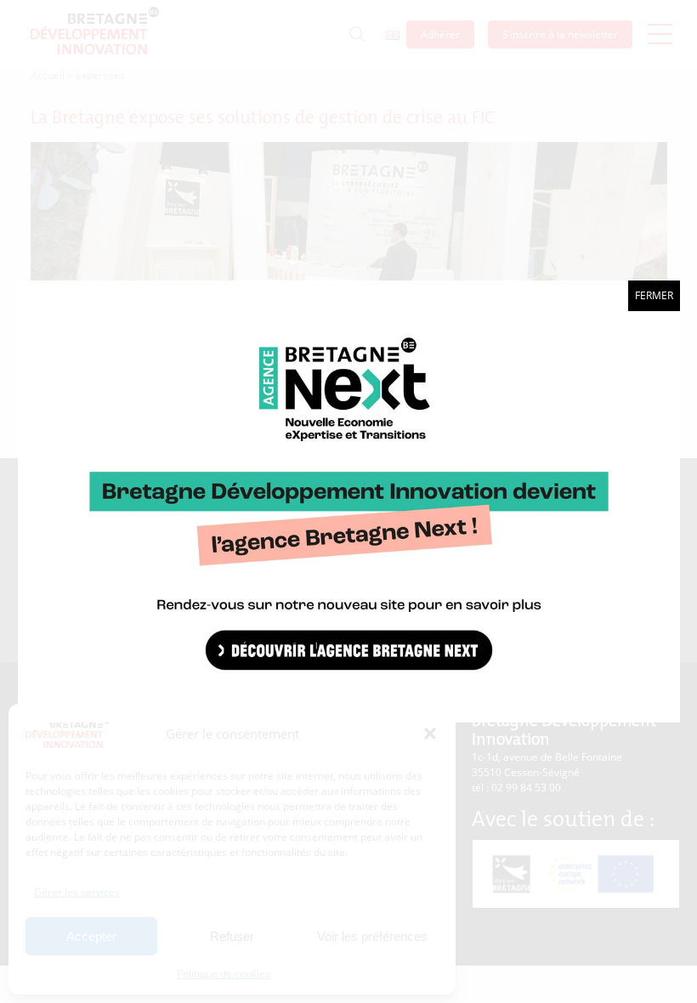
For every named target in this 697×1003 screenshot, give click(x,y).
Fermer (654, 295)
